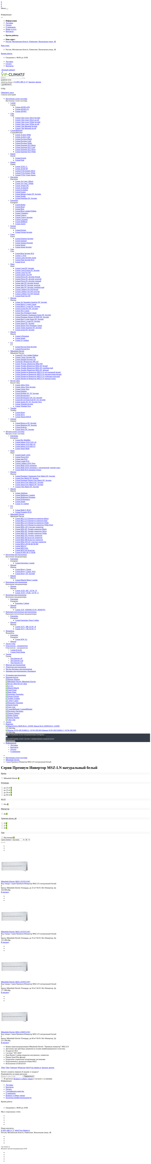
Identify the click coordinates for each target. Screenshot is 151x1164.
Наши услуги (11, 29)
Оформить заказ (7, 93)
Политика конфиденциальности (18, 1098)
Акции (8, 722)
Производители (12, 677)
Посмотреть (10, 741)
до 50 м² (8, 793)
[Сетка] (4, 842)
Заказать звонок (34, 82)
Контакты (10, 31)
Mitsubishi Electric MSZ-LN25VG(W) (15, 881)
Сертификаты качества (15, 1091)
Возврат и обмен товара (23, 1079)
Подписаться (29, 1076)
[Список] (2, 842)
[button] (5, 46)
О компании (11, 27)
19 (5, 823)
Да (5, 814)
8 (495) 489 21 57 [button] (7, 1130)
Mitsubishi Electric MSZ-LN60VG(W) (15, 1032)
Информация (11, 743)
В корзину (5, 892)
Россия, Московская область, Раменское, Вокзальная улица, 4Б (31, 42)
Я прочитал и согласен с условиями (28, 1079)
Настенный (9, 838)
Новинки (9, 724)
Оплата (9, 25)
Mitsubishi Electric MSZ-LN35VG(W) (15, 932)
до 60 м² (8, 795)
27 (5, 826)
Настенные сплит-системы (16, 758)
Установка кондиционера (16, 675)
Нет (6, 804)
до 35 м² (8, 790)
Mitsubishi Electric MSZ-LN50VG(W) (15, 982)
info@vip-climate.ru (22, 1130)
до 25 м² (8, 788)
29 (5, 828)
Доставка (9, 23)
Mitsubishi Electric (13, 760)
